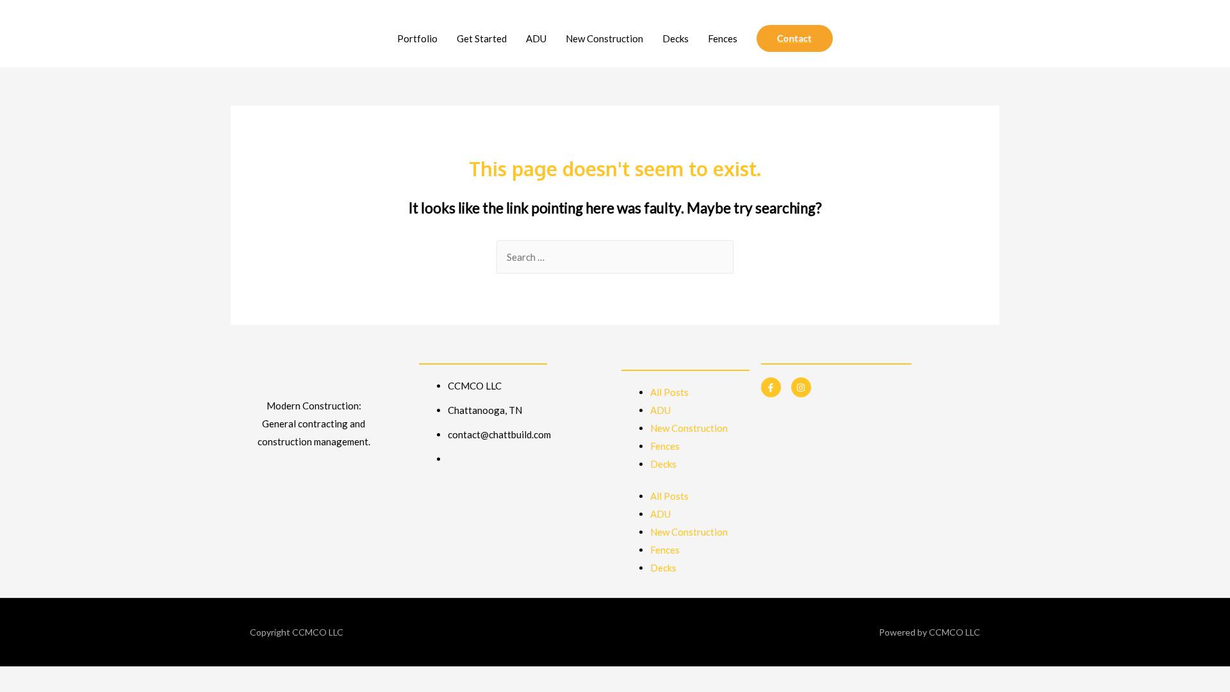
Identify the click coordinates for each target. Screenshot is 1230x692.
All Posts (669, 392)
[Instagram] (801, 387)
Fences (722, 38)
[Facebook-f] (771, 387)
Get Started (482, 38)
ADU (536, 38)
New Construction (604, 38)
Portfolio (417, 38)
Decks (675, 38)
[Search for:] (615, 257)
